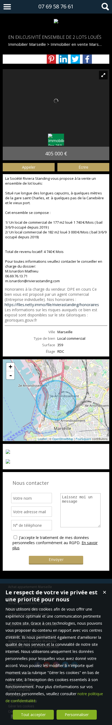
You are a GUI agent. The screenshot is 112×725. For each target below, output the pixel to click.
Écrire (83, 167)
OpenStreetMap (62, 439)
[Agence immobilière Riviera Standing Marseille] (56, 21)
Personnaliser (77, 714)
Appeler (28, 167)
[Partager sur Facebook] (87, 59)
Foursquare (83, 439)
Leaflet (42, 439)
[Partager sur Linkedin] (63, 59)
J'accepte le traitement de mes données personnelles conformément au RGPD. (51, 540)
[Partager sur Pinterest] (51, 59)
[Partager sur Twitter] (75, 59)
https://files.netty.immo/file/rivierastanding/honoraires (52, 304)
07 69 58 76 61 (56, 6)
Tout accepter (33, 714)
